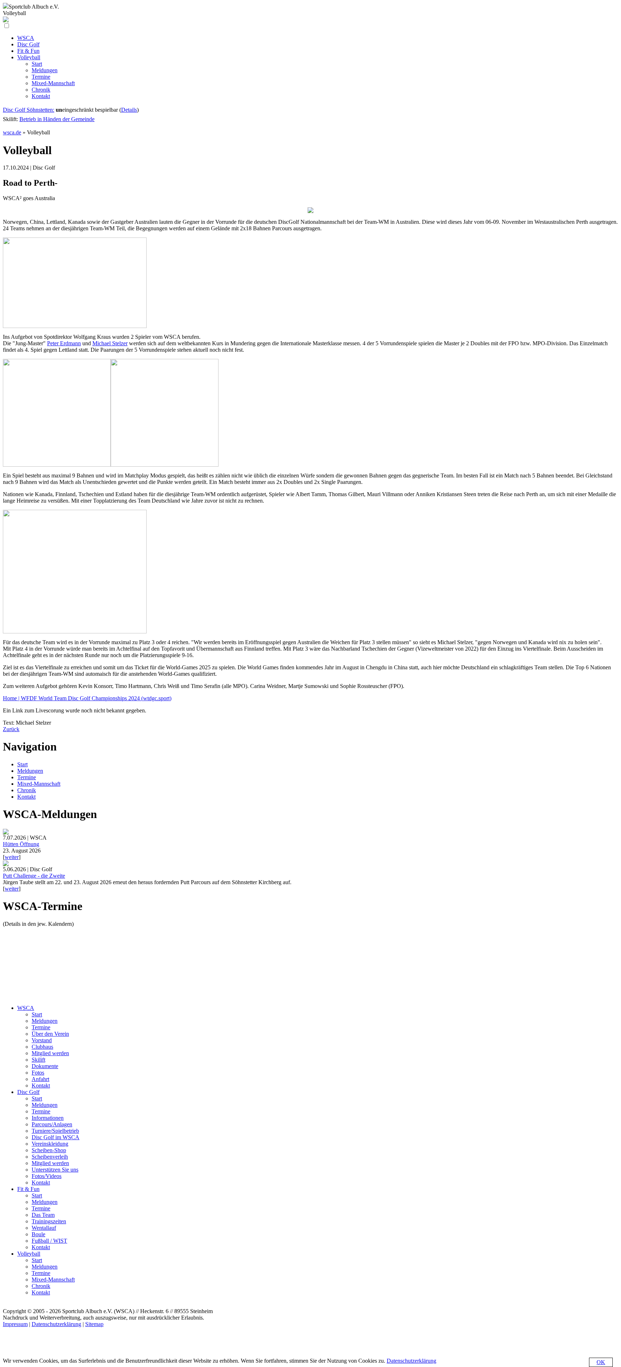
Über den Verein (50, 1034)
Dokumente (45, 1066)
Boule (38, 1234)
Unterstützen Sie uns (55, 1170)
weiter (12, 857)
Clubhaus (42, 1047)
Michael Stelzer (110, 343)
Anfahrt (40, 1079)
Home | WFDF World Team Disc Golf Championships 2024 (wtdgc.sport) (87, 698)
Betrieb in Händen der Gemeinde (57, 119)
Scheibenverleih (50, 1157)
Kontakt (26, 797)
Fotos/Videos (46, 1176)
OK (601, 1362)
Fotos (38, 1073)
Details (129, 110)
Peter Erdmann (64, 343)
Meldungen (30, 771)
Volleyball (28, 1254)
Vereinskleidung (50, 1144)
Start (22, 764)
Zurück (11, 729)
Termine (26, 777)
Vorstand (42, 1040)
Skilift (38, 1060)
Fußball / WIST (49, 1241)
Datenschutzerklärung (56, 1324)
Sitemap (94, 1324)
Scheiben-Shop (49, 1150)
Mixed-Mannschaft (38, 784)
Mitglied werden (50, 1053)
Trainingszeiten (49, 1221)
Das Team (43, 1215)
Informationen (48, 1118)
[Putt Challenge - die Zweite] (6, 864)
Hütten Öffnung (21, 844)
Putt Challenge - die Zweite (34, 876)
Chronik (26, 790)
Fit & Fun (28, 1189)
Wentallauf (44, 1228)
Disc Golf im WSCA (55, 1137)
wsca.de (12, 132)
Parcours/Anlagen (52, 1124)
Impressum (15, 1324)
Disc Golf (28, 1092)
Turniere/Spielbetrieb (55, 1131)
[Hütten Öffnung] (6, 833)
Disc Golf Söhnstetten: (28, 110)
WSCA (25, 1008)
